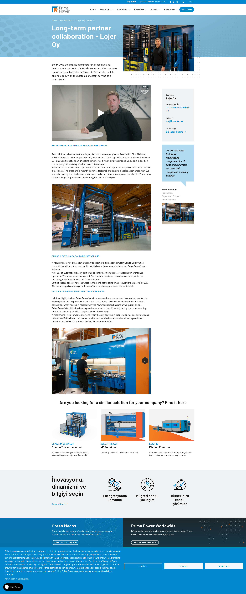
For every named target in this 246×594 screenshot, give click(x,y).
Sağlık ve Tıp (173, 121)
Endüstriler (123, 9)
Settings (143, 566)
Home (93, 9)
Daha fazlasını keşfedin (65, 542)
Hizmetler (139, 9)
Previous (56, 214)
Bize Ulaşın (186, 9)
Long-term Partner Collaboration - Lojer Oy (77, 20)
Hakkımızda (170, 9)
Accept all (224, 566)
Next (143, 214)
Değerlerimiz (58, 504)
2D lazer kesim (174, 131)
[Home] (62, 9)
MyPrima (131, 1)
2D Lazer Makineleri (177, 107)
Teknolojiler (105, 9)
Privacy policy (10, 579)
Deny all (183, 566)
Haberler (154, 9)
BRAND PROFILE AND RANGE (152, 1)
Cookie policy (23, 579)
